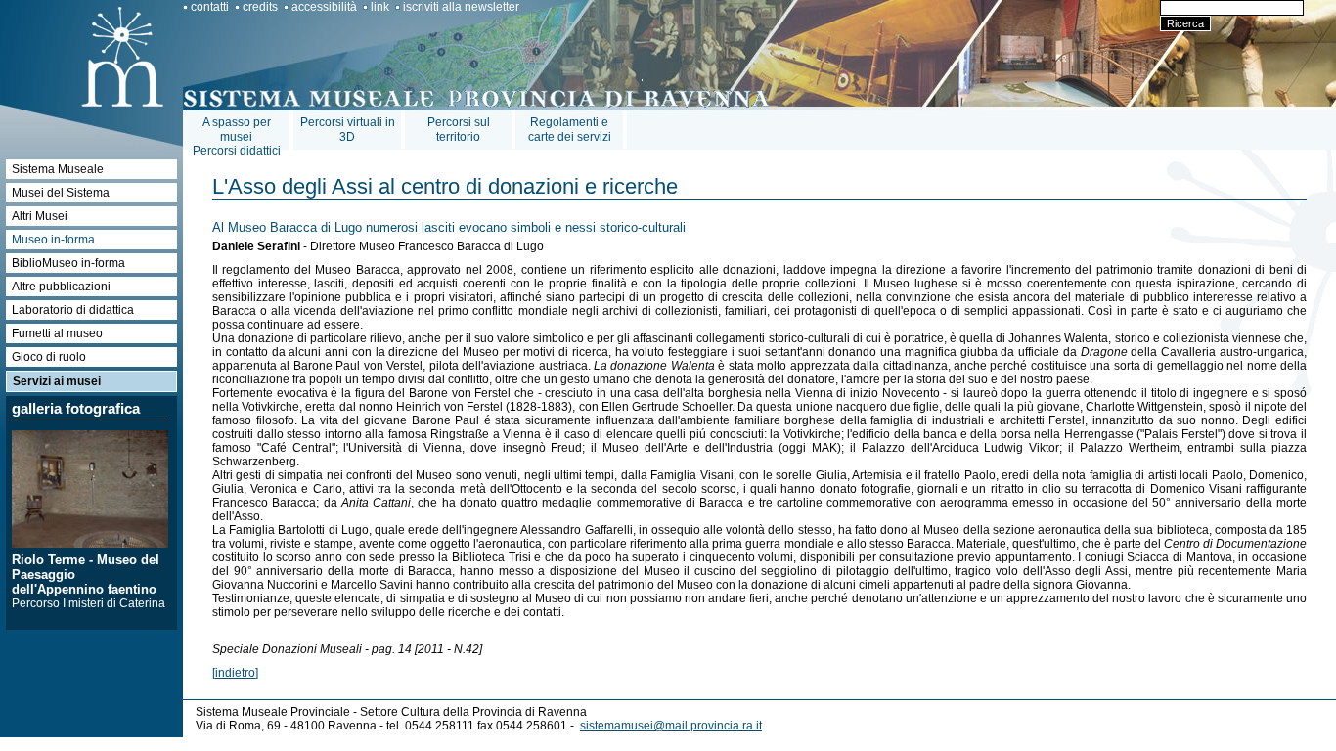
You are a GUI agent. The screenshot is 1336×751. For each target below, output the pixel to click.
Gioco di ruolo (49, 357)
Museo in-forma (53, 239)
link (380, 7)
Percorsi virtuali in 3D (347, 129)
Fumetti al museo (57, 333)
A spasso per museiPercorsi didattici (237, 136)
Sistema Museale (58, 169)
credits (260, 7)
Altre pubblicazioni (61, 286)
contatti (210, 7)
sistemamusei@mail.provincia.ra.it (671, 725)
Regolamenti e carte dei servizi (569, 129)
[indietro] (235, 673)
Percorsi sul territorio (458, 129)
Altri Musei (39, 216)
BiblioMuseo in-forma (68, 263)
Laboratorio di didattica (73, 310)
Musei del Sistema (61, 192)
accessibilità (324, 7)
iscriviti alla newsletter (461, 7)
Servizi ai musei (57, 381)
